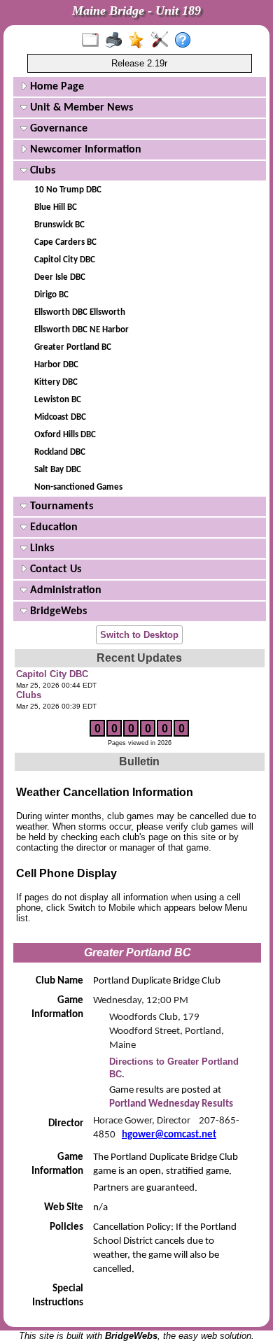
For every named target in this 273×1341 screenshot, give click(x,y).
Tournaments (60, 506)
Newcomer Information (84, 149)
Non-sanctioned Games (78, 487)
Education (52, 527)
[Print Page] (116, 40)
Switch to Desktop (139, 635)
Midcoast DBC (60, 417)
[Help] (185, 40)
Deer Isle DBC (59, 277)
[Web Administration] (162, 40)
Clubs (41, 170)
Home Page (55, 86)
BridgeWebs (57, 611)
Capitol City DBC (64, 259)
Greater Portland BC (72, 347)
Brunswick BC (59, 224)
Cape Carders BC (65, 242)
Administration (64, 590)
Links (40, 548)
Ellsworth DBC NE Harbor (81, 329)
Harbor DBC (56, 364)
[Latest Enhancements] (139, 40)
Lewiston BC (57, 399)
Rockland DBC (59, 452)
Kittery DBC (56, 382)
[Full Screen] (93, 40)
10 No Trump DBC (68, 189)
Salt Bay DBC (57, 469)
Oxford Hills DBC (65, 434)
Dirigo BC (51, 294)
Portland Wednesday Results (171, 1104)
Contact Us (54, 569)
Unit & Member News (80, 107)
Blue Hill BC (55, 207)
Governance (57, 128)
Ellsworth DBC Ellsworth (79, 312)
